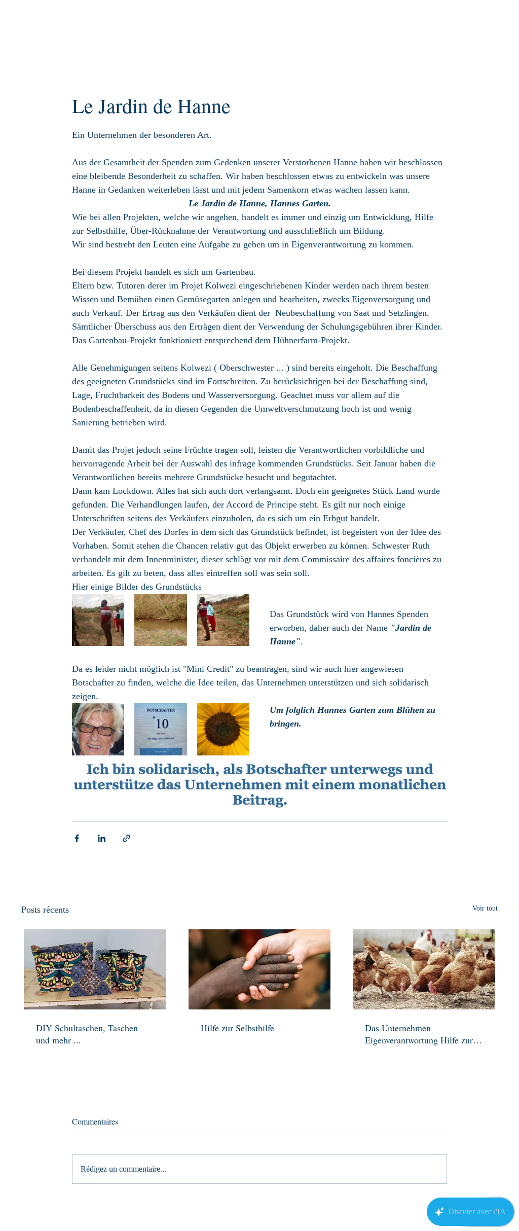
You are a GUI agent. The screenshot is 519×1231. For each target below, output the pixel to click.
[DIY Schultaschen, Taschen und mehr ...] (95, 969)
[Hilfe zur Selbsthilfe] (260, 969)
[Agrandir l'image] (98, 620)
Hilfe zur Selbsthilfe (237, 1028)
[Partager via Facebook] (77, 838)
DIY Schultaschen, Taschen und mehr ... (87, 1034)
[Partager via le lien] (126, 838)
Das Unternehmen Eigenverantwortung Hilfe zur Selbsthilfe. (419, 1034)
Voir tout (485, 908)
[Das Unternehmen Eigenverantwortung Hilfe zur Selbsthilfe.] (424, 969)
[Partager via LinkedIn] (101, 838)
